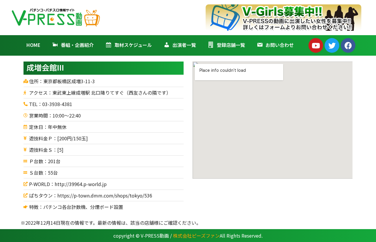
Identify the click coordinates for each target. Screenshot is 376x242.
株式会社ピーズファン (196, 235)
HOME (33, 44)
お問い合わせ (280, 44)
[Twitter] (332, 45)
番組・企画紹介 (77, 44)
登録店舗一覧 (231, 44)
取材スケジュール (133, 44)
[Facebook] (348, 45)
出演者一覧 (184, 44)
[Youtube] (315, 45)
